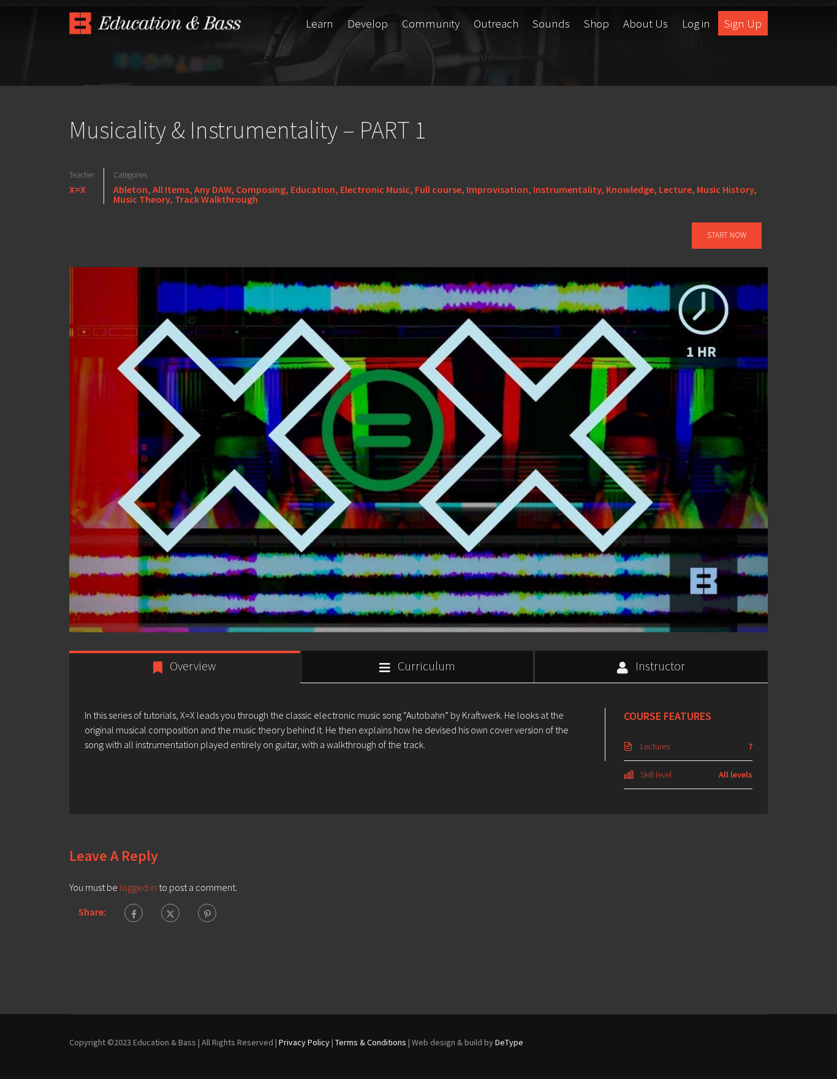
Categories (130, 175)
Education (312, 189)
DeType (509, 1042)
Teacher (81, 175)
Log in (696, 23)
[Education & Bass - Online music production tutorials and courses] (155, 23)
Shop (596, 23)
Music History (725, 189)
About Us (645, 23)
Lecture (675, 189)
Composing (261, 189)
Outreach (496, 23)
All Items (171, 189)
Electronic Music (375, 189)
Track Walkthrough (216, 199)
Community (431, 23)
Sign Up (743, 23)
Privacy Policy (304, 1042)
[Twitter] (170, 913)
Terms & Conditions (370, 1042)
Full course (438, 189)
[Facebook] (133, 913)
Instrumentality (567, 189)
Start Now (726, 235)
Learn (319, 23)
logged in (138, 887)
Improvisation (497, 189)
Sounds (551, 23)
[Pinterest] (207, 913)
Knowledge (630, 189)
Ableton (130, 189)
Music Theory (141, 199)
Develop (367, 23)
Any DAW (212, 189)
